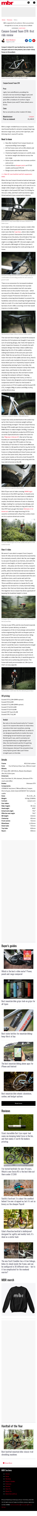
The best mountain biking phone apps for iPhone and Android (17, 1065)
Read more (18, 1103)
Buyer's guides (9, 946)
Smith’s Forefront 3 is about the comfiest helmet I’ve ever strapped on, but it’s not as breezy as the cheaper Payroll (18, 1201)
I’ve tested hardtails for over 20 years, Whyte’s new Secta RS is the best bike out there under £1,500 (18, 1171)
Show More (8, 1463)
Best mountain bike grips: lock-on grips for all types (18, 1002)
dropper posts (20, 165)
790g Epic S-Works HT (11, 437)
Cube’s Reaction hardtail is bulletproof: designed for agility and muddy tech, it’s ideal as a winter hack (17, 1234)
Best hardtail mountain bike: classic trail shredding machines (17, 1453)
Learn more (22, 28)
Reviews (9, 20)
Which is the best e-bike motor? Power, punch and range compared (16, 973)
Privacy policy (24, 1504)
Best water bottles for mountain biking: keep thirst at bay (16, 1035)
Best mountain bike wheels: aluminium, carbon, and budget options (16, 1095)
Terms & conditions (15, 1504)
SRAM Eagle (28, 491)
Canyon (31, 117)
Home (3, 20)
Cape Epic (17, 232)
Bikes (15, 20)
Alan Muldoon (10, 40)
